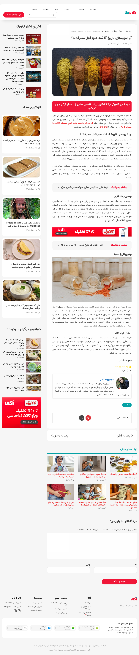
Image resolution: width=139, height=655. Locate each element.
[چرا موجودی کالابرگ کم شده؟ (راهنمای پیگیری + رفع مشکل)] (33, 51)
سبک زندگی (81, 9)
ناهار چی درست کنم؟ (35, 606)
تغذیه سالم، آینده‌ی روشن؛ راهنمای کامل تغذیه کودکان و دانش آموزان (92, 503)
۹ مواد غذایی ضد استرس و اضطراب (123, 474)
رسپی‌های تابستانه (61, 612)
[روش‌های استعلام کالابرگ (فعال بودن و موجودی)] (33, 92)
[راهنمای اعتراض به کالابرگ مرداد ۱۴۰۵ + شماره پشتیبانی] (33, 39)
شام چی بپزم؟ (37, 603)
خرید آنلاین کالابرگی (120, 104)
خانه (127, 31)
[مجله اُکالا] (130, 12)
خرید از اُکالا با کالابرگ (14, 14)
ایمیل (88, 564)
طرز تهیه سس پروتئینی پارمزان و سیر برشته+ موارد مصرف (13, 353)
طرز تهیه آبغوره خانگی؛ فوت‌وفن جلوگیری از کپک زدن (13, 365)
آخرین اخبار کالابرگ (60, 609)
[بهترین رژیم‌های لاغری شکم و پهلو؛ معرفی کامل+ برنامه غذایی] (60, 492)
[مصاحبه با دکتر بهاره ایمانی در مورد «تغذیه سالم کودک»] (60, 464)
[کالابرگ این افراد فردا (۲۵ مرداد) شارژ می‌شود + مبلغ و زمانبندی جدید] (33, 63)
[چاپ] (81, 418)
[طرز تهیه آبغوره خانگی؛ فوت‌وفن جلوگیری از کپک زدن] (33, 367)
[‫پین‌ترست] (88, 418)
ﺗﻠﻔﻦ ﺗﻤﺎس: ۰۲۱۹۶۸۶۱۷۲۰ (12, 603)
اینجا (56, 104)
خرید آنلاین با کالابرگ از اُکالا (59, 604)
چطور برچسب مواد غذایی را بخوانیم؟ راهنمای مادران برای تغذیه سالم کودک (123, 505)
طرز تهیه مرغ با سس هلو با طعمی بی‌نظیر (15, 389)
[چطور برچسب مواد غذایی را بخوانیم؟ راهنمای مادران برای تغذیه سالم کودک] (123, 492)
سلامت (106, 31)
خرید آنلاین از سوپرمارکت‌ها (86, 607)
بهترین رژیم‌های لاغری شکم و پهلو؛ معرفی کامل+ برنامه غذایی (61, 503)
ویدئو (56, 9)
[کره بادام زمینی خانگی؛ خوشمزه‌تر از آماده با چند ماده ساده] (21, 126)
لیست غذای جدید (36, 610)
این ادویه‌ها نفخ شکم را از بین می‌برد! (82, 245)
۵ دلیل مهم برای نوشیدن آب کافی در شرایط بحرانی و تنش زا (93, 475)
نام (136, 564)
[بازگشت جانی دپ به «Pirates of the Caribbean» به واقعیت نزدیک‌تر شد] (21, 208)
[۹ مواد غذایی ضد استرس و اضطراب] (123, 464)
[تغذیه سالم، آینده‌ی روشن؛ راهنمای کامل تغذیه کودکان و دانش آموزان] (92, 492)
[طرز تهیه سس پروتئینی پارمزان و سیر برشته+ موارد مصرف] (21, 290)
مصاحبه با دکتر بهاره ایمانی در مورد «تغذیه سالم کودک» (61, 475)
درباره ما (34, 9)
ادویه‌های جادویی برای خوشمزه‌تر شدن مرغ (85, 187)
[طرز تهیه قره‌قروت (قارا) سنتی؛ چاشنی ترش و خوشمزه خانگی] (21, 167)
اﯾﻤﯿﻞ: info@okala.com (12, 606)
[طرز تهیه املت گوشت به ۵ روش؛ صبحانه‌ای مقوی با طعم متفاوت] (21, 249)
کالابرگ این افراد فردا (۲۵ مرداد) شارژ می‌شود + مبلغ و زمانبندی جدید (13, 62)
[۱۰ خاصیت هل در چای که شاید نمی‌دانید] (33, 379)
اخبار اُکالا (45, 9)
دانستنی (67, 9)
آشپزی (94, 9)
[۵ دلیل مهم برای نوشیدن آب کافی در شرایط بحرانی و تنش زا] (92, 464)
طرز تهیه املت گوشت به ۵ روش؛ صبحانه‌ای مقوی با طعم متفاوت (14, 343)
